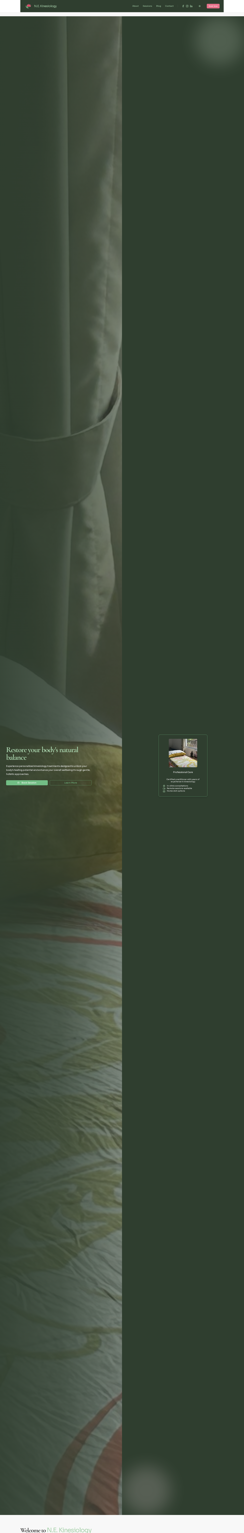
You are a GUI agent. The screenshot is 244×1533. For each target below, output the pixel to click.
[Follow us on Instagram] (187, 6)
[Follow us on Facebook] (183, 6)
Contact (169, 6)
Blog (158, 6)
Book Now (213, 6)
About (135, 6)
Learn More (70, 782)
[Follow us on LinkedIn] (191, 6)
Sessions (147, 6)
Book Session (28, 782)
